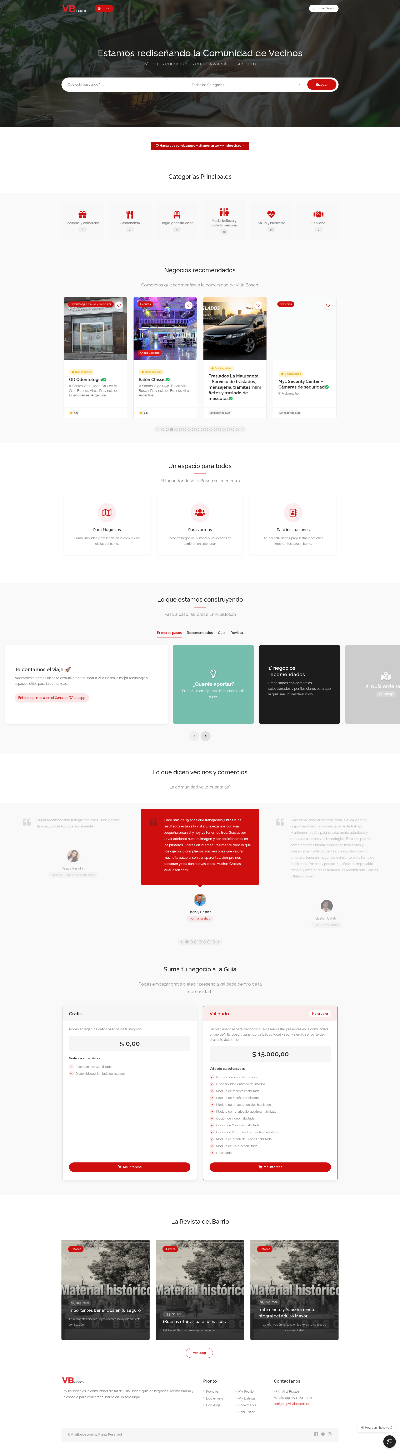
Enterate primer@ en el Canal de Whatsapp (51, 698)
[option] (105, 357)
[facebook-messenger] (322, 1434)
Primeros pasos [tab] (169, 633)
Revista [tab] (237, 633)
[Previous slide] (194, 736)
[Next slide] (206, 736)
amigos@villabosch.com (292, 1404)
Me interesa (132, 1167)
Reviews (212, 1391)
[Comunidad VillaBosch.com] (74, 9)
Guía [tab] (221, 633)
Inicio (106, 8)
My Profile (246, 1391)
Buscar (322, 84)
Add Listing (246, 1412)
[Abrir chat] (389, 1441)
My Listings (246, 1398)
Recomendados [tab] (200, 633)
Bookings (213, 1405)
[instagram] (329, 1434)
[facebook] (316, 1434)
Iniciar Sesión (325, 8)
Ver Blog (199, 1353)
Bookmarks (215, 1398)
